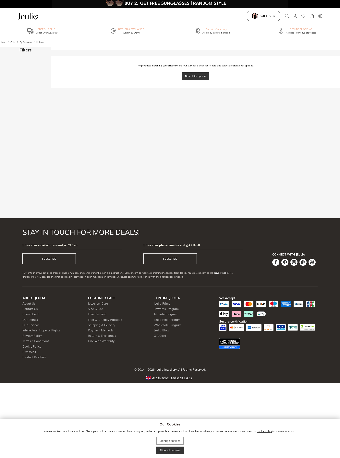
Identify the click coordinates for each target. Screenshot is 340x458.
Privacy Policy (32, 336)
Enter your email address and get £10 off (50, 245)
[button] (170, 377)
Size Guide (95, 309)
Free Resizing (97, 314)
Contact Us (30, 309)
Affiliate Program (165, 314)
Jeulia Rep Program (167, 320)
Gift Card (160, 336)
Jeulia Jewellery (166, 369)
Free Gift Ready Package (105, 320)
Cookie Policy (31, 346)
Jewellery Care (98, 303)
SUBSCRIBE (49, 258)
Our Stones (30, 320)
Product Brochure (34, 357)
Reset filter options (195, 76)
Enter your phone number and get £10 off (171, 245)
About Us (28, 303)
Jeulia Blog (161, 330)
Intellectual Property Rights (41, 330)
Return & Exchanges (102, 336)
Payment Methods (100, 330)
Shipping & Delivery (101, 325)
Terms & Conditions (35, 341)
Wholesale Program (167, 325)
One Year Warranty (101, 341)
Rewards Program (166, 309)
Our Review (30, 325)
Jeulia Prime (162, 303)
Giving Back (30, 314)
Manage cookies (170, 441)
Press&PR (29, 352)
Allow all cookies (170, 450)
